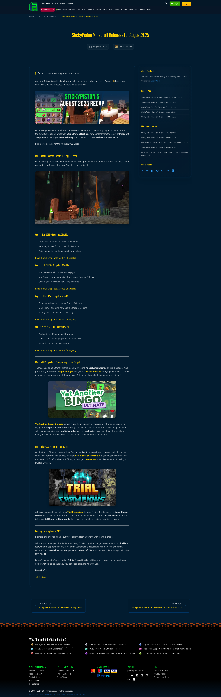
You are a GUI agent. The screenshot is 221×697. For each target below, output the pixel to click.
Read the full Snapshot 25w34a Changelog (55, 319)
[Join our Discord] (173, 170)
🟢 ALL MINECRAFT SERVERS (68, 9)
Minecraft (87, 9)
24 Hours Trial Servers (172, 644)
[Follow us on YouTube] (167, 170)
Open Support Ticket (135, 670)
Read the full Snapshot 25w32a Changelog (55, 258)
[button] (186, 4)
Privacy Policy (160, 674)
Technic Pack (35, 677)
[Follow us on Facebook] (152, 170)
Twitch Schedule (64, 674)
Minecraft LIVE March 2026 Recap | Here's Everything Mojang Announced (164, 153)
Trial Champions (75, 512)
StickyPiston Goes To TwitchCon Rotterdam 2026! (160, 107)
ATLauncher (34, 680)
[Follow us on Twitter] (142, 170)
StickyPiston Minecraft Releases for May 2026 (158, 117)
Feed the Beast (35, 674)
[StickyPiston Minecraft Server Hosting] (33, 6)
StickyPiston (51, 16)
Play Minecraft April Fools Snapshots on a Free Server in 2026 (164, 142)
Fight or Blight (66, 371)
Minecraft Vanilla (36, 670)
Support (70, 3)
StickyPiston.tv (63, 677)
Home (31, 16)
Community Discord (65, 670)
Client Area (45, 3)
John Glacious (125, 46)
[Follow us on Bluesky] (147, 170)
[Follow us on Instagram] (157, 170)
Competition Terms (162, 677)
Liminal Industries (93, 371)
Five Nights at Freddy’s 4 (87, 455)
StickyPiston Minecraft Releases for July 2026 (158, 102)
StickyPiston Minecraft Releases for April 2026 (158, 147)
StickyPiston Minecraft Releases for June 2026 (158, 112)
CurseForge (34, 684)
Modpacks (100, 9)
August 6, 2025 (100, 46)
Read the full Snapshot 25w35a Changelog (55, 350)
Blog (149, 9)
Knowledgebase (58, 3)
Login (175, 3)
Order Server (47, 9)
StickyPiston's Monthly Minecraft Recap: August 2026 (161, 97)
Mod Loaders (115, 9)
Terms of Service (161, 670)
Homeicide (90, 459)
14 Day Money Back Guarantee (48, 649)
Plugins (128, 9)
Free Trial (140, 9)
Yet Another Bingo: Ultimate (49, 424)
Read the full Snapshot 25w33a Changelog (55, 289)
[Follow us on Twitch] (162, 170)
